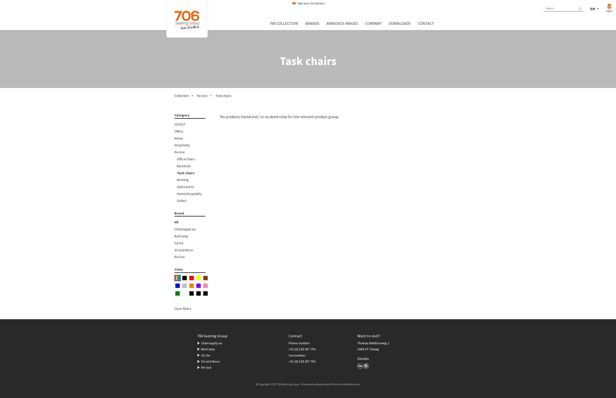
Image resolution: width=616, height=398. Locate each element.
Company (373, 23)
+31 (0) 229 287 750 (302, 349)
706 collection (284, 23)
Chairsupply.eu (185, 229)
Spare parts (185, 187)
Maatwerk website (313, 384)
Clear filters (182, 308)
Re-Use (202, 95)
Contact (426, 23)
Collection (181, 95)
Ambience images (342, 23)
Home (178, 138)
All (176, 222)
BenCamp (181, 236)
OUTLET (179, 124)
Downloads (400, 23)
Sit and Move (183, 250)
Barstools (184, 166)
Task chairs (223, 95)
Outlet (181, 201)
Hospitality (182, 145)
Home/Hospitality (189, 194)
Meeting (183, 180)
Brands (312, 23)
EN (593, 8)
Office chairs (186, 159)
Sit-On (178, 243)
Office (178, 131)
